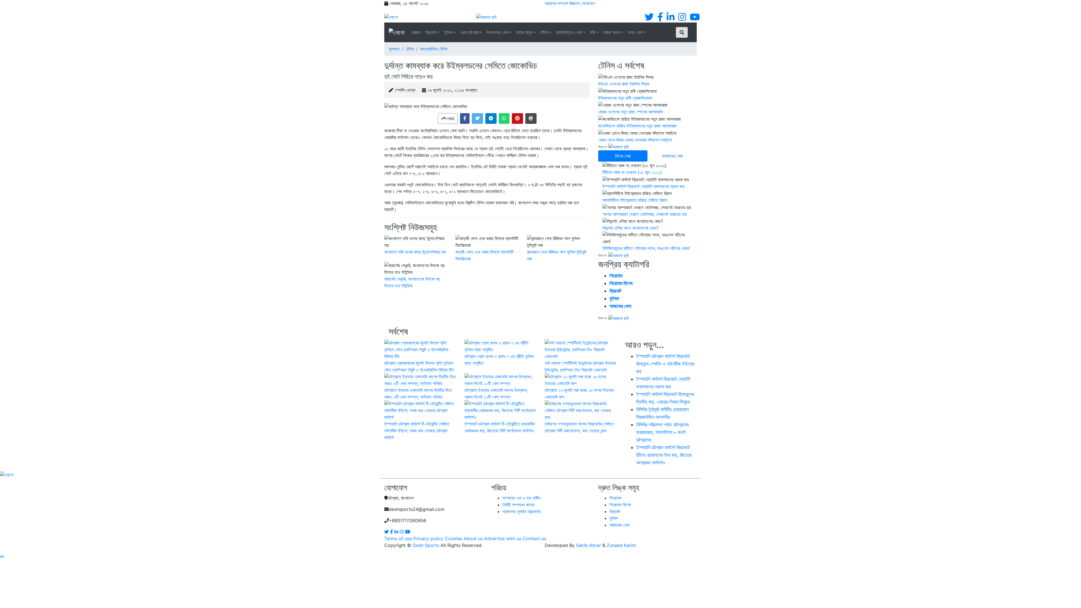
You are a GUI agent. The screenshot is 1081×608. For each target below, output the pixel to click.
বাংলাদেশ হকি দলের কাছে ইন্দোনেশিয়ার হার (415, 252)
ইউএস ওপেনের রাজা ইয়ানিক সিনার (623, 84)
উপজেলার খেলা (497, 32)
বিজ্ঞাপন (574, 3)
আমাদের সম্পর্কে (556, 3)
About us (473, 538)
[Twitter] (649, 18)
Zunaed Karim (621, 545)
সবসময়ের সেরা (672, 156)
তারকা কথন (611, 32)
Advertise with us (502, 538)
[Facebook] (660, 18)
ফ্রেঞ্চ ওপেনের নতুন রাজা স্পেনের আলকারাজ (630, 112)
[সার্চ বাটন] (682, 32)
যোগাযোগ (588, 3)
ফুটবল (448, 32)
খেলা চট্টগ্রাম (469, 32)
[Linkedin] (670, 18)
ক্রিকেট (430, 32)
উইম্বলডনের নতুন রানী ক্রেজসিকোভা (625, 98)
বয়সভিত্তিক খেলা (569, 32)
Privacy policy (428, 538)
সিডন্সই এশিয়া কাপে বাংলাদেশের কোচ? (630, 228)
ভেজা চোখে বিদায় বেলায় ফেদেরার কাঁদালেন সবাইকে (635, 140)
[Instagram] (682, 18)
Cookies (453, 538)
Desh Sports (426, 545)
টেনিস (544, 32)
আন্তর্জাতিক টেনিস (433, 49)
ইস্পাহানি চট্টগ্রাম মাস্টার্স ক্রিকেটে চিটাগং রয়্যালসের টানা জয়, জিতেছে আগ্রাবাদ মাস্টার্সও (664, 455)
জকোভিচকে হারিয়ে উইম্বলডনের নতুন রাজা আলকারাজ (637, 126)
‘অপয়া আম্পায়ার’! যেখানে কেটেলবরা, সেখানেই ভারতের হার (644, 214)
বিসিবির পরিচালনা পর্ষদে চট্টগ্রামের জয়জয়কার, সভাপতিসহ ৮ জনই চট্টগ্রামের (662, 432)
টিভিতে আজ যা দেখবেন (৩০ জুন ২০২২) (632, 172)
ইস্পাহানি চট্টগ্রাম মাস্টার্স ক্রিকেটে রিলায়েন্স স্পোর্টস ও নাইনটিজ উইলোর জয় (665, 363)
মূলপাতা (394, 49)
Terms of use (398, 538)
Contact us (534, 538)
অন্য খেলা (634, 32)
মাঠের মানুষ (524, 32)
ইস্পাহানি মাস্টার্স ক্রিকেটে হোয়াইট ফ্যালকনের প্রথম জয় (643, 186)
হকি (592, 32)
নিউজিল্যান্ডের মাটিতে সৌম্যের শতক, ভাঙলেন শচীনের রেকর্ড (646, 248)
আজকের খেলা (620, 306)
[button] (465, 118)
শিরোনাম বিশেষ (621, 283)
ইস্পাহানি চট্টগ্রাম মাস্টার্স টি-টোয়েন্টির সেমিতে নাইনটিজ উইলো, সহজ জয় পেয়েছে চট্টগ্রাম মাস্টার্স (416, 430)
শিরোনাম (615, 276)
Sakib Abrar (588, 545)
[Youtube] (695, 18)
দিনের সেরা (623, 156)
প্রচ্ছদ (416, 32)
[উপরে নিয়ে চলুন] (2, 556)
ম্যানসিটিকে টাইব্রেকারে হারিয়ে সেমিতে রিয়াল (634, 200)
